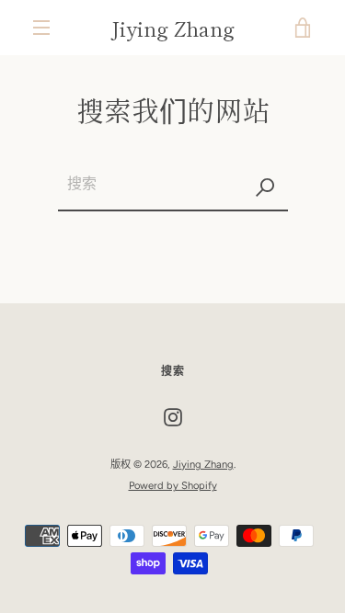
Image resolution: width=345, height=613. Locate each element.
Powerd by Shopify (173, 485)
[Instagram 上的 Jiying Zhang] (173, 417)
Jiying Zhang (172, 28)
